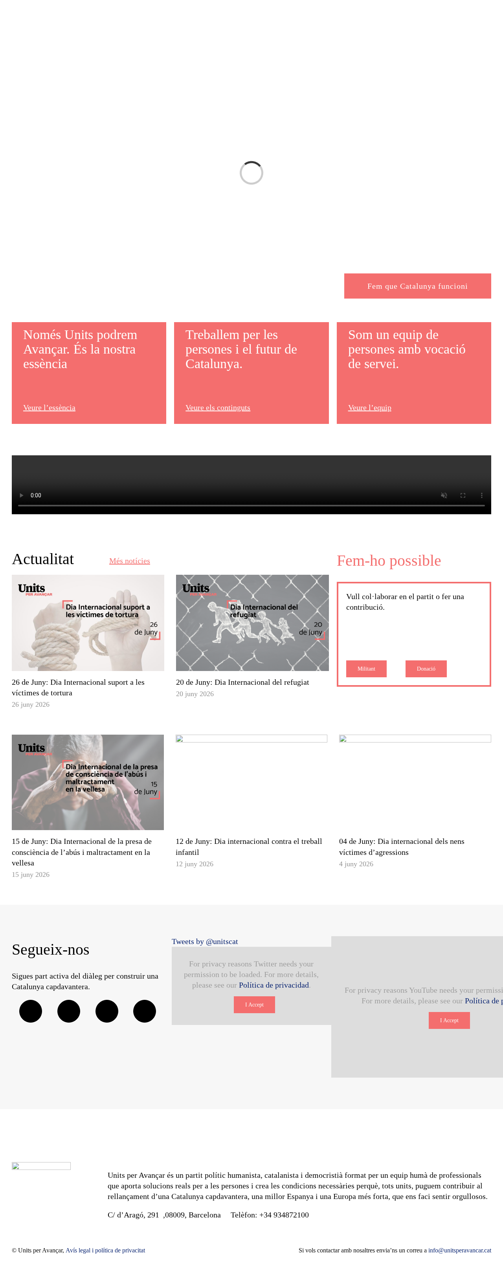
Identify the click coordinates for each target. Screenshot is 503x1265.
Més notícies (129, 560)
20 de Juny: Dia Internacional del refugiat (242, 682)
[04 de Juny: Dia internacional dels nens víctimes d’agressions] (415, 782)
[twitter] (68, 1011)
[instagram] (106, 1011)
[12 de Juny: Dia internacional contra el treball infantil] (252, 782)
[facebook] (30, 1011)
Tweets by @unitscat (205, 941)
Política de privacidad (274, 985)
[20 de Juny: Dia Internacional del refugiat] (252, 623)
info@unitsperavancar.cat (459, 1250)
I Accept (254, 1005)
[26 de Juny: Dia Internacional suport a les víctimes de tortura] (88, 623)
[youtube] (144, 1011)
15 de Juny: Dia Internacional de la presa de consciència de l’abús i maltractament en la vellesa (82, 852)
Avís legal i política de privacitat (105, 1250)
